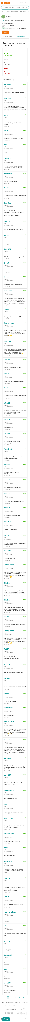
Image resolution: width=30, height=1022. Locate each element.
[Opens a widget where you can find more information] (6, 1019)
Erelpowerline (9, 834)
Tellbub (6, 617)
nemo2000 (7, 983)
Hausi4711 (8, 221)
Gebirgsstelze (9, 323)
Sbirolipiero (8, 84)
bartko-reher (8, 818)
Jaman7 (7, 464)
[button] (21, 3)
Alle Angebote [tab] (7, 36)
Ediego (6, 144)
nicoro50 (7, 664)
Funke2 (6, 131)
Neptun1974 (8, 708)
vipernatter (8, 174)
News (19, 1005)
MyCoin (6, 535)
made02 (7, 235)
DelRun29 (7, 551)
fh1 (5, 926)
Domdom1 (7, 804)
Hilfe (15, 1005)
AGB (3, 1002)
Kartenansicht (9, 790)
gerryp (6, 969)
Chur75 (6, 897)
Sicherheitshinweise (11, 1009)
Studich (6, 847)
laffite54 (7, 403)
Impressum (25, 1002)
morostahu (8, 861)
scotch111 (8, 480)
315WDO (7, 188)
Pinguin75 (7, 522)
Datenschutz (8, 1005)
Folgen (5, 32)
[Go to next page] (23, 997)
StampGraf (8, 291)
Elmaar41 (7, 434)
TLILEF (6, 649)
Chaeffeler (8, 203)
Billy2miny (7, 98)
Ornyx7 (6, 263)
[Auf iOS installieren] (9, 1013)
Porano (6, 694)
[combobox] (15, 8)
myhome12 (8, 758)
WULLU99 (7, 341)
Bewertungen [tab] (20, 36)
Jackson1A (8, 955)
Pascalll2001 (8, 449)
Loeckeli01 (8, 158)
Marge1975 (8, 115)
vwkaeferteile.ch (10, 912)
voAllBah (7, 878)
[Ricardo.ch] (5, 3)
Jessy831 (7, 249)
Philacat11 (7, 678)
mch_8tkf (7, 775)
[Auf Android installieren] (21, 1013)
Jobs (23, 1005)
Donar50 (7, 374)
